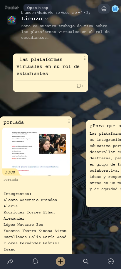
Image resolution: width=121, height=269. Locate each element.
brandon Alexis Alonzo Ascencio (49, 13)
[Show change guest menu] (115, 9)
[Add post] (60, 261)
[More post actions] (65, 123)
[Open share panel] (10, 261)
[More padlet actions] (111, 261)
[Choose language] (104, 9)
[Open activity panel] (35, 261)
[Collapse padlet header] (46, 18)
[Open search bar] (86, 261)
